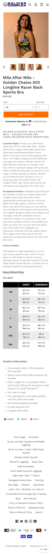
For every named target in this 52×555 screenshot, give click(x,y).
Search (39, 512)
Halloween (38, 484)
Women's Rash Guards (26, 457)
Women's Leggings (19, 462)
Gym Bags (13, 484)
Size (5, 102)
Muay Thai (37, 462)
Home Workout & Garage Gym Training (26, 494)
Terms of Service (16, 507)
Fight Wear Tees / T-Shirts (26, 475)
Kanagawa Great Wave (20, 480)
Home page (19, 437)
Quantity (40, 102)
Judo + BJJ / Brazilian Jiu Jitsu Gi (26, 489)
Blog (18, 498)
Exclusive (33, 437)
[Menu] (47, 4)
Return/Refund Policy (13, 272)
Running (39, 480)
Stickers (25, 484)
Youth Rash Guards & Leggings (26, 471)
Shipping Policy (36, 507)
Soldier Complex (20, 546)
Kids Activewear (26, 466)
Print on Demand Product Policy (26, 503)
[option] (13, 67)
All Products (30, 498)
